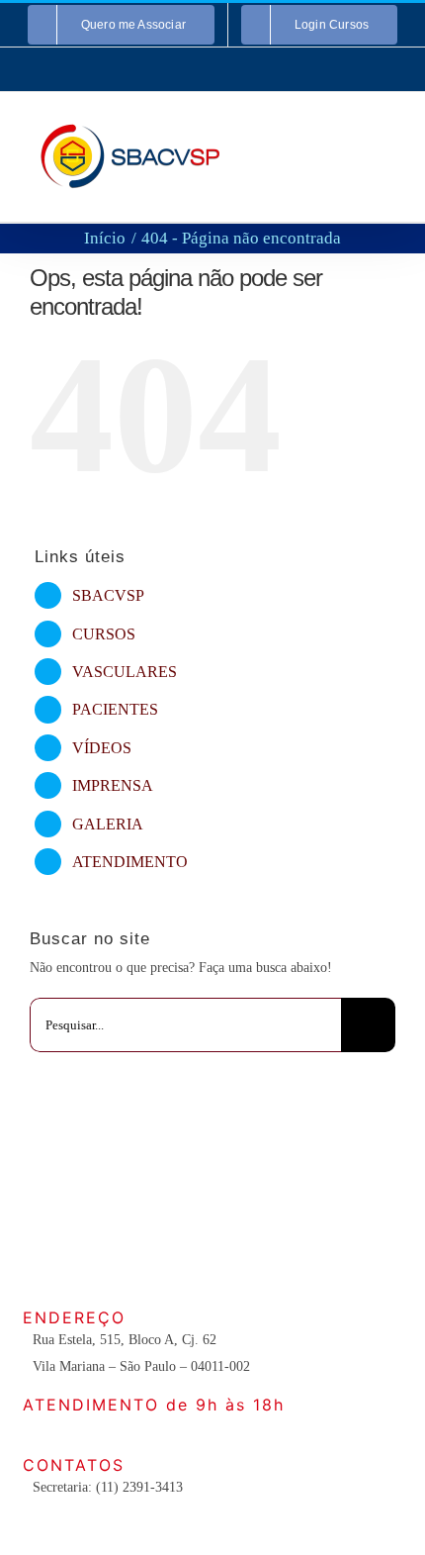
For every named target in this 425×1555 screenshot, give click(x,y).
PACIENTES (115, 709)
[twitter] (181, 1252)
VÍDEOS (101, 747)
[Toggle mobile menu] (387, 132)
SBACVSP (108, 595)
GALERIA (107, 824)
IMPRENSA (112, 785)
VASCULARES (124, 671)
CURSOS (103, 634)
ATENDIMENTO (130, 861)
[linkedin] (276, 1252)
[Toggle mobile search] (352, 132)
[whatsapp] (244, 1252)
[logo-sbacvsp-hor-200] (213, 1130)
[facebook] (149, 1252)
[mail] (307, 1252)
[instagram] (212, 1252)
